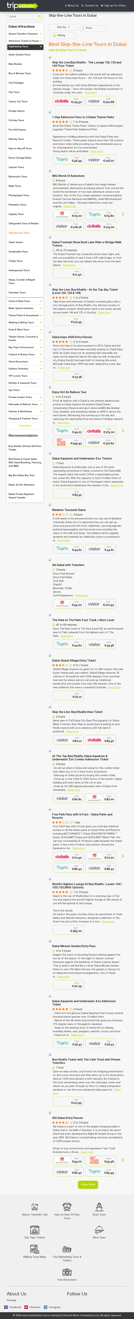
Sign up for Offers (115, 6)
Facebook (15, 1307)
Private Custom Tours (20, 397)
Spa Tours (14, 390)
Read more (90, 93)
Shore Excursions (18, 361)
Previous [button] (56, 214)
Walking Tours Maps (34, 1257)
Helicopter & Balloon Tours (23, 404)
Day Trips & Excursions (21, 347)
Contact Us (91, 6)
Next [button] (121, 214)
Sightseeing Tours (18, 46)
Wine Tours (99, 1238)
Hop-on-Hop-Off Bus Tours (67, 1217)
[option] (68, 101)
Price (89, 28)
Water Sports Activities (21, 308)
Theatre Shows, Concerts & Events (23, 338)
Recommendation (23, 435)
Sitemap (11, 1300)
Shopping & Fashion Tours (23, 418)
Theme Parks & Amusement (24, 315)
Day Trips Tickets (35, 1238)
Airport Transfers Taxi (34, 1215)
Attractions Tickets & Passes (24, 41)
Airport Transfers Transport (23, 33)
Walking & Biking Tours (21, 322)
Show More (25, 425)
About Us (73, 6)
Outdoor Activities (18, 368)
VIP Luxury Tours (18, 376)
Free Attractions (67, 1280)
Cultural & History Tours (22, 354)
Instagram (54, 1307)
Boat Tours (99, 1215)
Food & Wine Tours (19, 329)
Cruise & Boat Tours (19, 301)
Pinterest (35, 1307)
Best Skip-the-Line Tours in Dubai (88, 44)
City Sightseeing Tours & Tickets (67, 1259)
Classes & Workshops (20, 411)
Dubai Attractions (22, 26)
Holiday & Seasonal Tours (22, 383)
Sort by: (62, 27)
